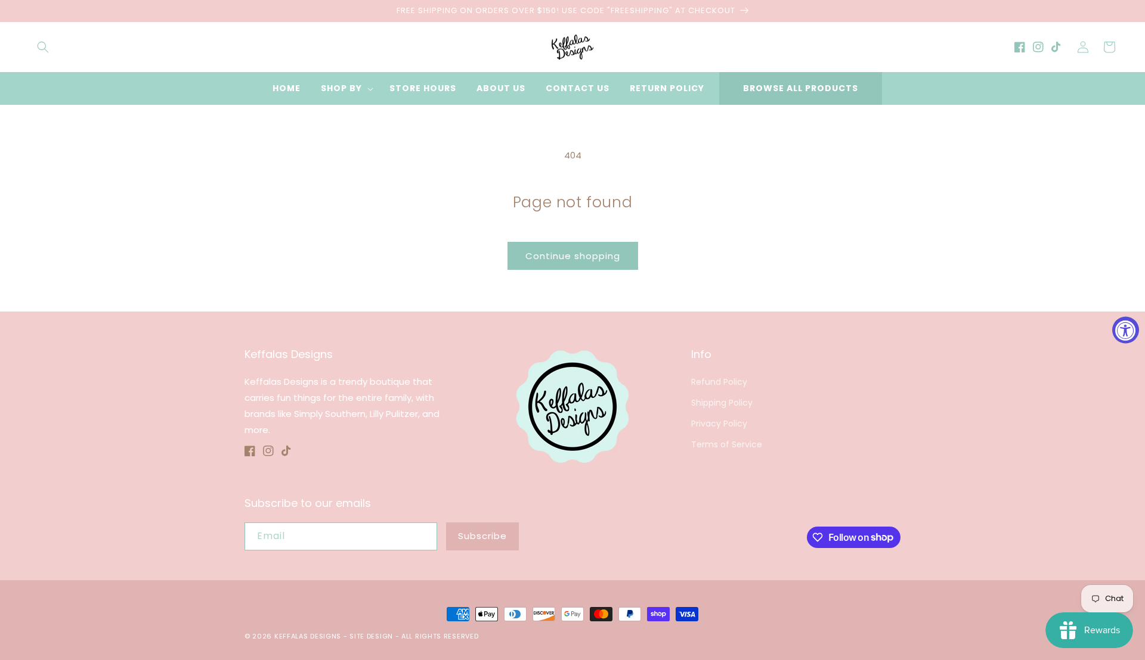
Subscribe (482, 536)
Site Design (371, 636)
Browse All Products (800, 88)
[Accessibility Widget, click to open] (1125, 330)
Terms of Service (726, 444)
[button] (43, 47)
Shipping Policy (722, 403)
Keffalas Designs (307, 636)
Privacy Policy (719, 423)
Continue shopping (572, 256)
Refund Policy (719, 382)
